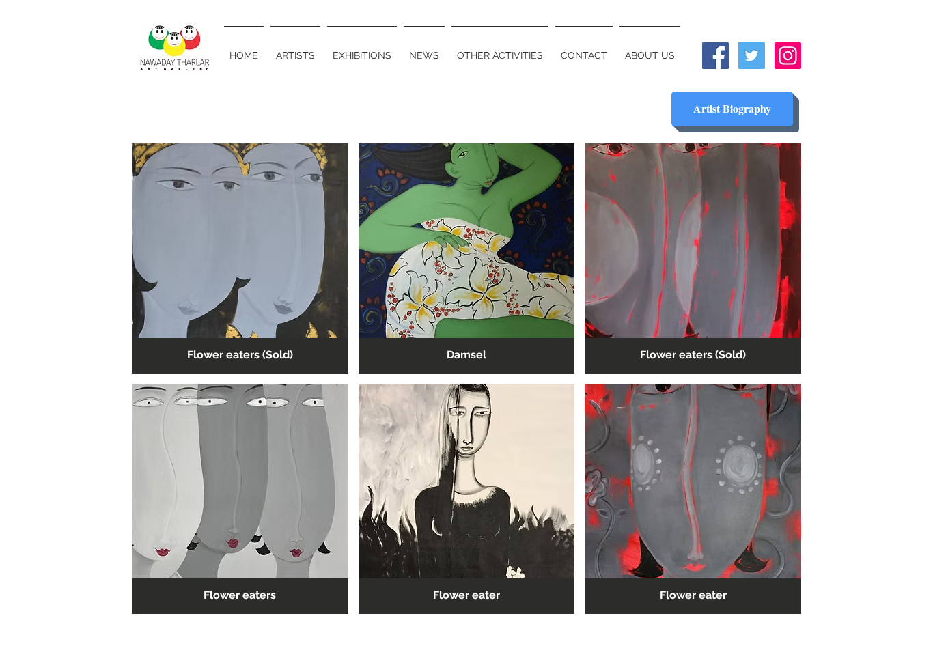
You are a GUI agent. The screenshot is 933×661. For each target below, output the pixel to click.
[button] (240, 258)
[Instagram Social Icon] (788, 55)
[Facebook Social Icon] (715, 55)
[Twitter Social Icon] (751, 55)
